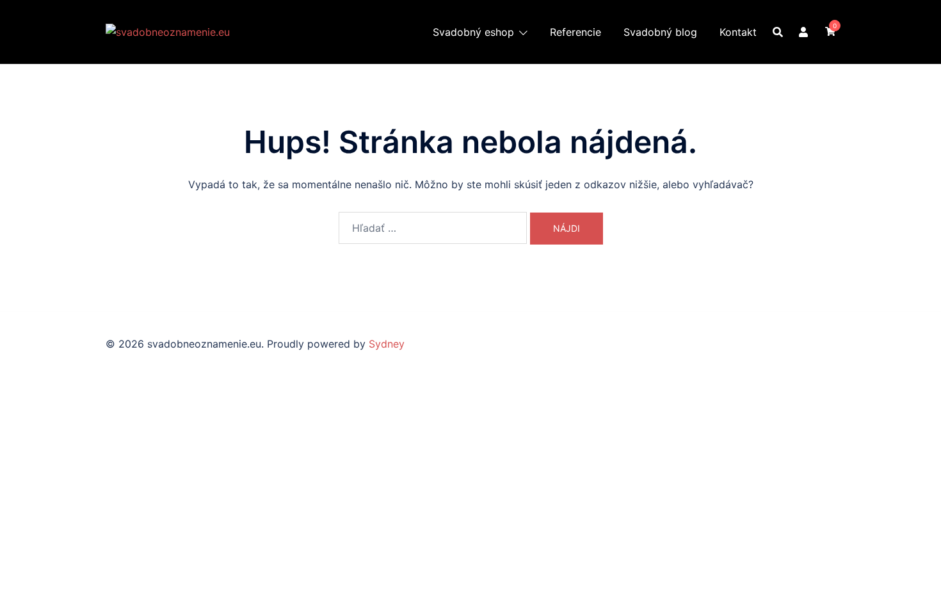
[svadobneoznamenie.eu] (168, 30)
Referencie (575, 32)
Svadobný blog (660, 32)
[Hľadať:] (433, 228)
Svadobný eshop (473, 32)
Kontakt (738, 32)
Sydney (387, 343)
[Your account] (804, 31)
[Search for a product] (778, 32)
